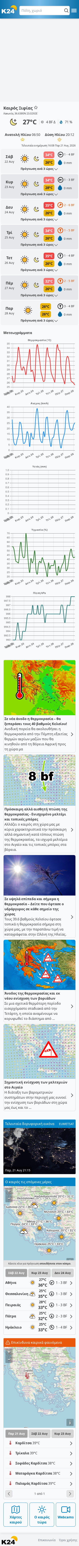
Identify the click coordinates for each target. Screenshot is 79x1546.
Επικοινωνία (47, 1540)
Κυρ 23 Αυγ (39, 1273)
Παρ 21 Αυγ (16, 1434)
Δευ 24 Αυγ (63, 1273)
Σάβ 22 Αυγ (16, 1273)
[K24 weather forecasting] (9, 9)
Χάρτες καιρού (16, 1520)
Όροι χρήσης (68, 1540)
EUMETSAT (66, 1124)
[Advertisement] (39, 60)
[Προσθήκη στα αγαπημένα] (36, 107)
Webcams (66, 1517)
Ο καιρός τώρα (42, 1520)
